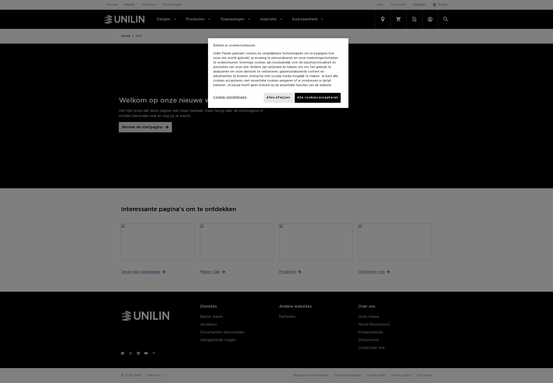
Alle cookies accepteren (317, 97)
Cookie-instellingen (230, 97)
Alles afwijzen (278, 97)
